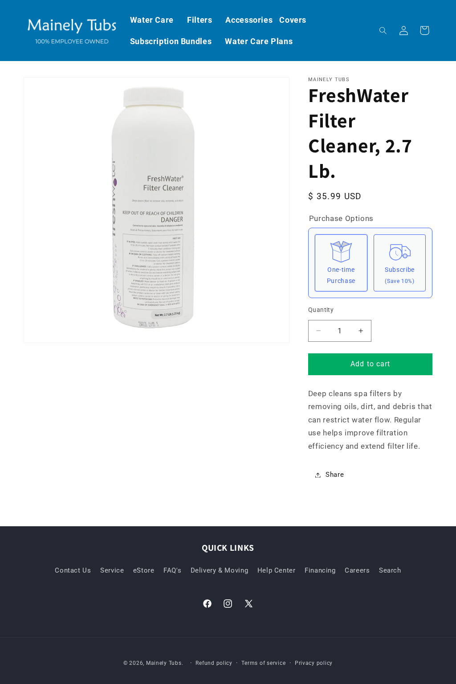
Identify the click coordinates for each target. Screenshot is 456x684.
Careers (357, 570)
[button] (151, 19)
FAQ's (172, 570)
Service (112, 570)
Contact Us (73, 570)
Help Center (276, 570)
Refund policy (213, 663)
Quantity (321, 309)
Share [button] (335, 475)
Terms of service (263, 663)
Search (390, 570)
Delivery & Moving (219, 570)
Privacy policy (314, 663)
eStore (144, 570)
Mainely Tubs (164, 663)
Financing (320, 570)
